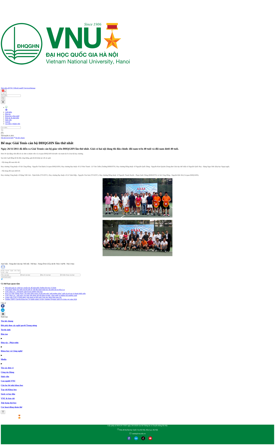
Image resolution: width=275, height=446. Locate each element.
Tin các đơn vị (7, 368)
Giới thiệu (8, 112)
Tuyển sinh (6, 330)
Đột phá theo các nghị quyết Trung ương (19, 325)
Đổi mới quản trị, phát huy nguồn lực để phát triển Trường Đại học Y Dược (30, 288)
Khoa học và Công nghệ (11, 351)
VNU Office (13, 88)
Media (3, 359)
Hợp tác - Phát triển (9, 342)
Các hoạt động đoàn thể (11, 407)
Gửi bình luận (6, 277)
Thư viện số (5, 88)
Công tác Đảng (7, 372)
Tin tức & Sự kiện (7, 138)
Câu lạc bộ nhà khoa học (12, 385)
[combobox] (4, 92)
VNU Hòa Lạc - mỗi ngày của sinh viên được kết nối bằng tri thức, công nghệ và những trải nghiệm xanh (41, 295)
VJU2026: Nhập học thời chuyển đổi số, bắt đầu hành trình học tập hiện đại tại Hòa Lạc (35, 290)
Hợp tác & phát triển (12, 118)
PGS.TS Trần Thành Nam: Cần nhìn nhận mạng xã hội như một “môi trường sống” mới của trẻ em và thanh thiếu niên (45, 293)
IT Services (26, 88)
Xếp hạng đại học (8, 403)
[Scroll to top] (3, 412)
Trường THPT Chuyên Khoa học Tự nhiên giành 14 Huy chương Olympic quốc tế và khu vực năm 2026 (41, 299)
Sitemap (32, 88)
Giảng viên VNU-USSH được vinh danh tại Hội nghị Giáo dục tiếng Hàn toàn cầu (33, 297)
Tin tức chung (20, 138)
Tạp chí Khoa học (9, 389)
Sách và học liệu (8, 394)
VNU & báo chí (8, 398)
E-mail (20, 88)
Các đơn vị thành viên (12, 124)
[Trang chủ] (65, 86)
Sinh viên (8, 120)
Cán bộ (7, 122)
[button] (137, 306)
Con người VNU (8, 381)
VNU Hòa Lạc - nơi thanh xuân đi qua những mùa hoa (24, 292)
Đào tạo (8, 114)
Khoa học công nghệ (12, 116)
